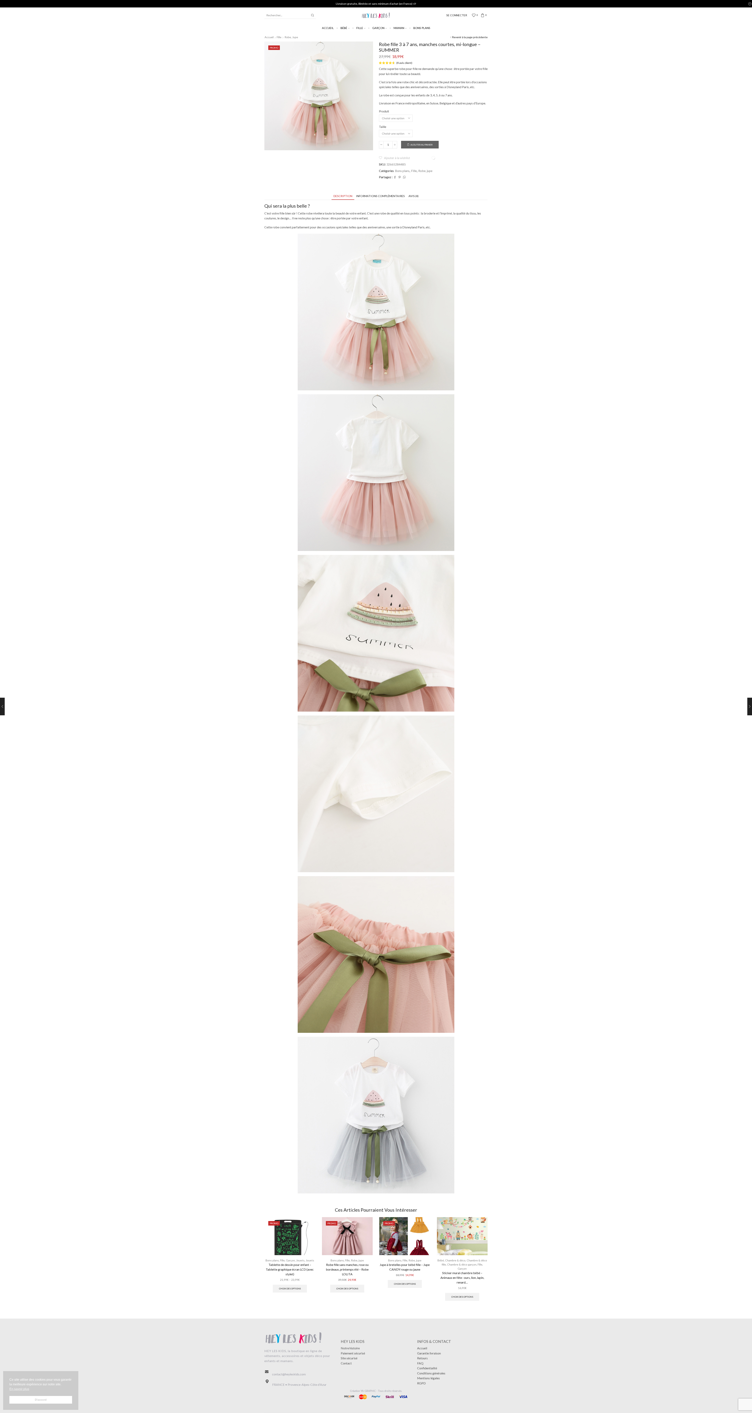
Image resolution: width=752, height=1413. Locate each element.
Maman (399, 28)
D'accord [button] (41, 1399)
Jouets (300, 1260)
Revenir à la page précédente (470, 37)
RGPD (421, 1383)
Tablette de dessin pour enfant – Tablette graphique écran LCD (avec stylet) (290, 1269)
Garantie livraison (429, 1353)
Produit (384, 111)
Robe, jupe (291, 37)
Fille (359, 28)
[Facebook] (395, 177)
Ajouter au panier (421, 144)
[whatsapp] (404, 177)
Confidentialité (427, 1368)
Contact (346, 1363)
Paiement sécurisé (353, 1353)
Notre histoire (350, 1348)
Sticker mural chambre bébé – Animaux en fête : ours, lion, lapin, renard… (462, 1277)
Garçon (378, 28)
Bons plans (421, 28)
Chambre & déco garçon (461, 1264)
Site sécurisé (349, 1358)
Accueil (328, 28)
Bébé (344, 28)
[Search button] (312, 15)
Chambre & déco (455, 1260)
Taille (382, 126)
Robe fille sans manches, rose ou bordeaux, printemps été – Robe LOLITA (347, 1269)
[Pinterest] (399, 177)
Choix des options (290, 1288)
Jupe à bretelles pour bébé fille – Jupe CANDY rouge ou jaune (405, 1267)
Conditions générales (431, 1373)
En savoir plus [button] (19, 1389)
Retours (422, 1358)
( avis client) (404, 62)
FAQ (420, 1363)
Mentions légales (428, 1378)
